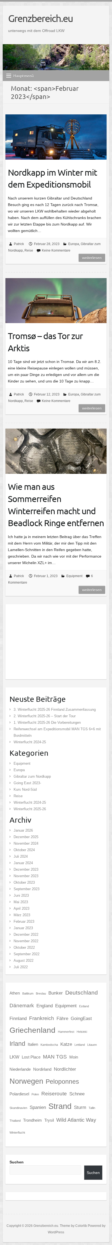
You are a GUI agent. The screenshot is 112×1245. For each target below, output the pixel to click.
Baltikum (27, 993)
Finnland (18, 1018)
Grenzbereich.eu (40, 18)
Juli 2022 (21, 967)
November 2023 (26, 876)
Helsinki (82, 1031)
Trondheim (32, 1120)
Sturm (80, 1107)
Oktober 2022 (24, 947)
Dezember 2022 (26, 934)
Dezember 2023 (26, 869)
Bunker (55, 993)
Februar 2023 (24, 921)
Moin (73, 1057)
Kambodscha (49, 1044)
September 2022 (26, 954)
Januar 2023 (23, 928)
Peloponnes (62, 1081)
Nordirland (42, 1069)
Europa (73, 244)
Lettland (79, 1044)
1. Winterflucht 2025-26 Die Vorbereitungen (47, 722)
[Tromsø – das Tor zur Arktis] (56, 300)
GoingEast (81, 1018)
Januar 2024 (23, 863)
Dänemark (22, 1005)
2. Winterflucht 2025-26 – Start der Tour (45, 716)
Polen (35, 1094)
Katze (66, 1044)
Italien (33, 1044)
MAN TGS (55, 1057)
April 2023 (21, 908)
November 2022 (26, 941)
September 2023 (26, 889)
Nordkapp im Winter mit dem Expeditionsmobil (52, 178)
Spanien (38, 1107)
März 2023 (22, 915)
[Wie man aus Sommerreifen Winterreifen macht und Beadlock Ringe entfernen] (56, 451)
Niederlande (20, 1069)
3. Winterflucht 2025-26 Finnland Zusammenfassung (55, 709)
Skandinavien (18, 1107)
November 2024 (26, 843)
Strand (59, 1106)
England (44, 1005)
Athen (15, 993)
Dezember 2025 (26, 837)
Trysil (49, 1120)
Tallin (92, 1107)
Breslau (41, 993)
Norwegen (26, 1081)
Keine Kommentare (56, 250)
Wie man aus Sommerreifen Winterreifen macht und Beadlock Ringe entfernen (56, 504)
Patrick (19, 244)
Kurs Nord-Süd (25, 789)
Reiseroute (54, 1093)
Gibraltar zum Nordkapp (32, 776)
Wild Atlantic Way (76, 1120)
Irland (17, 1043)
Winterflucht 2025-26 (30, 809)
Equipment (74, 576)
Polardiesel (19, 1094)
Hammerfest (66, 1031)
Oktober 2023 (24, 882)
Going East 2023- (27, 783)
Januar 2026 (23, 830)
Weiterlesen (92, 258)
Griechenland (32, 1030)
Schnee (77, 1093)
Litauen (92, 1044)
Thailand (15, 1120)
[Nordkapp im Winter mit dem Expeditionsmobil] (56, 136)
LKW (14, 1057)
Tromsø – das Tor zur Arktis (45, 341)
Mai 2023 (21, 902)
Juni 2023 (21, 895)
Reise (28, 250)
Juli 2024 (21, 856)
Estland (84, 1006)
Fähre (62, 1018)
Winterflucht (17, 1132)
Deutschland (81, 992)
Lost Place (31, 1057)
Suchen (17, 1162)
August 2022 (23, 960)
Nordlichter (65, 1069)
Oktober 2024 (24, 850)
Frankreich (41, 1018)
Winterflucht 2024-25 (30, 742)
